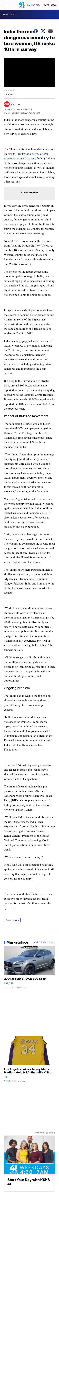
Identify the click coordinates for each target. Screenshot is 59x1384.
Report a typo (12, 920)
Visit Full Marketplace (44, 942)
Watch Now (49, 5)
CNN (17, 104)
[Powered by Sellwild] (50, 1133)
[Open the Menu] (5, 5)
